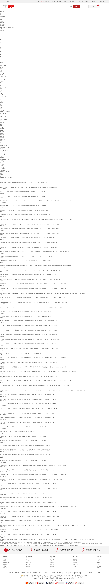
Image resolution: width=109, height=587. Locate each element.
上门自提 (28, 559)
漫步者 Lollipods (4, 150)
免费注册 (47, 1)
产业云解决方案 (72, 545)
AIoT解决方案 (65, 545)
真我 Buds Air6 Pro (4, 141)
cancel (1, 114)
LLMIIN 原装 (3, 76)
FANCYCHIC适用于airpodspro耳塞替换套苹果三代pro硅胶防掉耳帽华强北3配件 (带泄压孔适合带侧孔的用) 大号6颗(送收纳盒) (28, 320)
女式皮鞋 (17, 545)
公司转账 (52, 566)
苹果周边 (5, 27)
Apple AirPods (3, 154)
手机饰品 (2, 133)
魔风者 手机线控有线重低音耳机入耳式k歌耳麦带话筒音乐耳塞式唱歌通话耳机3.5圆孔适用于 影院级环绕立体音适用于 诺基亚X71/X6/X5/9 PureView (33, 302)
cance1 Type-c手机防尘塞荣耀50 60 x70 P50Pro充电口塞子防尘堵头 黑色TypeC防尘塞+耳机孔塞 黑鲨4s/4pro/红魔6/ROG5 (28, 394)
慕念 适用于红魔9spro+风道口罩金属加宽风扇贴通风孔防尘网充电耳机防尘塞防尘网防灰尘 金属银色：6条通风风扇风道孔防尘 (28, 274)
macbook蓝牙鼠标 (23, 539)
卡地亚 (52, 545)
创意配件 (2, 131)
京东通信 (99, 566)
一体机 (1, 18)
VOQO (1, 108)
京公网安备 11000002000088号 (30, 575)
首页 (1, 27)
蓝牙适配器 (2, 168)
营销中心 (41, 573)
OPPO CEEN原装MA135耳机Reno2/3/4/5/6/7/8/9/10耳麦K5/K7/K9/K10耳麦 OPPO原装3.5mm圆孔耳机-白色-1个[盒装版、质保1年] (30, 270)
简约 (1, 176)
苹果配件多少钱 (31, 539)
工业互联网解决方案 (36, 545)
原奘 (1, 71)
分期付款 (52, 562)
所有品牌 (2, 30)
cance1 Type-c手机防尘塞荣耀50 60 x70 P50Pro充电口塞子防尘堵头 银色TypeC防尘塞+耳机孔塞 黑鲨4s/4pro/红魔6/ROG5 (28, 399)
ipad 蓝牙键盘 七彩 (4, 539)
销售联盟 (59, 573)
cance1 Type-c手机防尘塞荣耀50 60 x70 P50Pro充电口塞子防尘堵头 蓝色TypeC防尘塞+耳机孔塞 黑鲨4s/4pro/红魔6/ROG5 (28, 427)
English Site (90, 573)
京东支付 (56, 580)
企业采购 (72, 1)
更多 (1, 125)
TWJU (1, 98)
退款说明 (75, 562)
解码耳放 (2, 161)
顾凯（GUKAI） (3, 119)
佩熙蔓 (1, 102)
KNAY (1, 107)
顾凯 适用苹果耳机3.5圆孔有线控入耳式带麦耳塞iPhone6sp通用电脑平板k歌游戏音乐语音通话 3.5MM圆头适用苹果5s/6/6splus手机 (30, 362)
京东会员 (66, 1)
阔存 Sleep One (3, 145)
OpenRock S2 (3, 144)
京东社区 (65, 573)
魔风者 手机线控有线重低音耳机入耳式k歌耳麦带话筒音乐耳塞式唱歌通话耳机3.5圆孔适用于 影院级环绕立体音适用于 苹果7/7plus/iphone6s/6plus (33, 297)
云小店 (18, 543)
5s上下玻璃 (45, 539)
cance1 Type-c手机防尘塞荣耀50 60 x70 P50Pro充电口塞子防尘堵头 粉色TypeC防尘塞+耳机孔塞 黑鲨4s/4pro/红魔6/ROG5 (28, 403)
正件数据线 (39, 539)
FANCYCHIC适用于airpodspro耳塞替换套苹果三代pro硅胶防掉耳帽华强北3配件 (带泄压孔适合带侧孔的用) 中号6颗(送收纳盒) (28, 325)
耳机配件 (2, 128)
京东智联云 (6, 545)
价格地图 (53, 543)
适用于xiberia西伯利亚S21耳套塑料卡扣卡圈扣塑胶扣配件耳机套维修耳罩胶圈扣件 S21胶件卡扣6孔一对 (24, 182)
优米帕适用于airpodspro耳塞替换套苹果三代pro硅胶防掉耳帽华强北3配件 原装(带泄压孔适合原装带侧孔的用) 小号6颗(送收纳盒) (29, 233)
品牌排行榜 (2, 15)
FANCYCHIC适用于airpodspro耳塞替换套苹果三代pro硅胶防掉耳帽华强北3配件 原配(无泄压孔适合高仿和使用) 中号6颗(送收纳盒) (30, 330)
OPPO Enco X (3, 153)
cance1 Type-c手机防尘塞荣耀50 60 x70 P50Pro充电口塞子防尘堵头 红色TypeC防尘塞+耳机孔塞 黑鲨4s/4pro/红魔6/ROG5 (28, 422)
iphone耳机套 (52, 539)
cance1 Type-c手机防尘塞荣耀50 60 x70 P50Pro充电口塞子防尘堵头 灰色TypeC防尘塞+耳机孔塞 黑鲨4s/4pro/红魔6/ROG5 (28, 417)
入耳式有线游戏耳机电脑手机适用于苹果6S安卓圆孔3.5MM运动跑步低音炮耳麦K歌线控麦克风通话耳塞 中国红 (25, 454)
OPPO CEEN (3, 79)
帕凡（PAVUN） (3, 87)
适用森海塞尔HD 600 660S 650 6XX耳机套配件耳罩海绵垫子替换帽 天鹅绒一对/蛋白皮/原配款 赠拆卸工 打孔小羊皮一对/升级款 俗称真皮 (31, 279)
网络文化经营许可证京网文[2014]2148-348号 (60, 577)
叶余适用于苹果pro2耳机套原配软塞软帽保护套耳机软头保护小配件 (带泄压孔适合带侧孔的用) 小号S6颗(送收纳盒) (26, 256)
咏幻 (1, 82)
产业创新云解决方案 (81, 543)
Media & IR (97, 573)
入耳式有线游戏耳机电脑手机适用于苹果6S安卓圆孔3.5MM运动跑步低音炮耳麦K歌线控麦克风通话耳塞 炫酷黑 (25, 445)
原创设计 (2, 174)
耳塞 (1, 162)
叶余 (1, 70)
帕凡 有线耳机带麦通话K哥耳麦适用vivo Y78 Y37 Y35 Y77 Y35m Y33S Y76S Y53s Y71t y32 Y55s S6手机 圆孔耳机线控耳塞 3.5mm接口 (31, 307)
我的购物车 (94, 6)
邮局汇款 (52, 564)
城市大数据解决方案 (42, 543)
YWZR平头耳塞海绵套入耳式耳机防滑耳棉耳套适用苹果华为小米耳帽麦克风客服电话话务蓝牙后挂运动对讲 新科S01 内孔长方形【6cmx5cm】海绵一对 (34, 251)
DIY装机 (98, 561)
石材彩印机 (84, 539)
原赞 (1, 105)
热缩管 (77, 545)
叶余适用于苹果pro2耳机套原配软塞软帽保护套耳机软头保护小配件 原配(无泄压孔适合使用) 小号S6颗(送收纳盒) (25, 261)
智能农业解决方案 (99, 543)
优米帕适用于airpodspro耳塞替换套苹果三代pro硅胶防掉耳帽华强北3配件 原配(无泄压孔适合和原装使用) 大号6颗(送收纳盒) (28, 237)
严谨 (1, 101)
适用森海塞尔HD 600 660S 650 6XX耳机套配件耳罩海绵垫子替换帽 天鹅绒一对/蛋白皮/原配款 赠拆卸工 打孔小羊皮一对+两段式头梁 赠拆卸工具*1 (33, 288)
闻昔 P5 (2, 148)
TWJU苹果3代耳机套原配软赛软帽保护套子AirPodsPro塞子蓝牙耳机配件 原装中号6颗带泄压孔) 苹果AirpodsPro (25, 316)
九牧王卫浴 (23, 543)
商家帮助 (35, 573)
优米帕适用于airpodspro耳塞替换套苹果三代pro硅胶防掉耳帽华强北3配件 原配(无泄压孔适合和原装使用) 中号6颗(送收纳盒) (28, 242)
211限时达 (28, 561)
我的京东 (59, 1)
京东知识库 (2, 13)
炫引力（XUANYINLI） (5, 111)
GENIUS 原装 (3, 96)
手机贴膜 (2, 134)
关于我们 (11, 573)
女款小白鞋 (12, 545)
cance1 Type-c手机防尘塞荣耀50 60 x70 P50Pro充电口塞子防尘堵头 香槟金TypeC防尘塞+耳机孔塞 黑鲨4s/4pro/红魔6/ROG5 (28, 408)
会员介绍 (5, 561)
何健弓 (1, 74)
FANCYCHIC (3, 73)
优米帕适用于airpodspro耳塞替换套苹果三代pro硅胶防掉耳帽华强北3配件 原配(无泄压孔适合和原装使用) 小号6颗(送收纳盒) (28, 247)
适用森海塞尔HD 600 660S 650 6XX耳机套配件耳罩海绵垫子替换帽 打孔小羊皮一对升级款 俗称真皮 (23, 205)
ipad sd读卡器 (60, 539)
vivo (1, 64)
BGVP (1, 85)
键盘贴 (1, 21)
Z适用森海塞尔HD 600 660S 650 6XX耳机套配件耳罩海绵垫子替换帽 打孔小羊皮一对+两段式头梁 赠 (23, 440)
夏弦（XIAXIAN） (4, 113)
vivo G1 (1, 151)
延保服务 (99, 562)
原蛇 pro (2, 142)
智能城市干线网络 (90, 543)
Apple (1, 62)
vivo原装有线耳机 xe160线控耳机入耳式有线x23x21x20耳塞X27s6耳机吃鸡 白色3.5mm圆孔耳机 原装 (23, 436)
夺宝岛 (98, 559)
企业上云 (30, 545)
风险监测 (71, 573)
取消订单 (75, 566)
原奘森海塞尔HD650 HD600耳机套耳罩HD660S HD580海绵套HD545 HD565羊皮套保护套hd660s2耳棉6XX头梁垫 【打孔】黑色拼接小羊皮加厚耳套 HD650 (36, 219)
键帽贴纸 (2, 22)
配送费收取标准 (30, 564)
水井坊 (49, 543)
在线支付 (52, 561)
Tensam (2, 110)
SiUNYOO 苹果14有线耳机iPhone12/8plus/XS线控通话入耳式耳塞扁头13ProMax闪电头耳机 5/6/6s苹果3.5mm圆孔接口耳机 (28, 376)
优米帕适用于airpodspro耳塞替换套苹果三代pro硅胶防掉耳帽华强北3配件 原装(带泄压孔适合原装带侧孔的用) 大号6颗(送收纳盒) (29, 224)
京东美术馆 (2, 24)
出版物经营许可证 (44, 577)
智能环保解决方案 (23, 545)
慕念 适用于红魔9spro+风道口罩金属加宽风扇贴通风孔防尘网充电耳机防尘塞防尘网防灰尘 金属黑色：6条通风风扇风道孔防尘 (28, 187)
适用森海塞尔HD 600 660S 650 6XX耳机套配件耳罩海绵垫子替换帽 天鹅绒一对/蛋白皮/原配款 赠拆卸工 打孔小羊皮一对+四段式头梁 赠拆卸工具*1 (33, 284)
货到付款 (52, 559)
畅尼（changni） (4, 116)
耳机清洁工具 (3, 164)
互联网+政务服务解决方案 (32, 543)
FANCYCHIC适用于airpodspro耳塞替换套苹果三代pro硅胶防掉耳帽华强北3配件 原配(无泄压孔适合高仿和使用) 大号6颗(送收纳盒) (30, 339)
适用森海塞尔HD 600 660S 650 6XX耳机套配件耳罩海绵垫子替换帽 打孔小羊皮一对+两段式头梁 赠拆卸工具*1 (25, 210)
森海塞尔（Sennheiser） (5, 171)
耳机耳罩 (2, 167)
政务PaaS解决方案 (4, 543)
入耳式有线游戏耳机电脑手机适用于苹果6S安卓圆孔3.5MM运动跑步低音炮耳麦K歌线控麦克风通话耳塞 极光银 (25, 450)
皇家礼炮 (49, 545)
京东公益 (83, 573)
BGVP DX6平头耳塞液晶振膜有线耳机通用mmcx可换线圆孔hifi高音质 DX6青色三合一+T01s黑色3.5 (22, 196)
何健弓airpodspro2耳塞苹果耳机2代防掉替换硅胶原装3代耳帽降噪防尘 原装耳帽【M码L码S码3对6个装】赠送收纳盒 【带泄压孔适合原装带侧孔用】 (34, 357)
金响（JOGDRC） (4, 124)
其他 (1, 156)
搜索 (76, 6)
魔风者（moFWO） (4, 121)
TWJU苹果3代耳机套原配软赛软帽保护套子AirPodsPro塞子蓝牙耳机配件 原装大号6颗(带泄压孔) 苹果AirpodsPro (25, 311)
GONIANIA (2, 78)
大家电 (4, 566)
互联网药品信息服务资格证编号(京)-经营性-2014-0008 (61, 575)
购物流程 (5, 559)
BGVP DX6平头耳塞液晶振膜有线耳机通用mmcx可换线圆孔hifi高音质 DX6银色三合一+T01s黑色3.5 (22, 191)
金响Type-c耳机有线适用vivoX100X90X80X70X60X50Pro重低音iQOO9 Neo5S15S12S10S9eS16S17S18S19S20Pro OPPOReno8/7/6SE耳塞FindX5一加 (35, 380)
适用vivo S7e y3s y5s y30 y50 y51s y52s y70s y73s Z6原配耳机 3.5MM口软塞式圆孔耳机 (20, 353)
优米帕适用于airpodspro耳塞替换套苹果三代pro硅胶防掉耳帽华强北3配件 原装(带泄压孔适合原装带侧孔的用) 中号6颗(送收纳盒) (29, 228)
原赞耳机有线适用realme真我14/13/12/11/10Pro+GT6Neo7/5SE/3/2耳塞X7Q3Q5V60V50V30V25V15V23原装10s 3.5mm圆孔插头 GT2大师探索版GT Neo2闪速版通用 (38, 371)
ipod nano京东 (77, 539)
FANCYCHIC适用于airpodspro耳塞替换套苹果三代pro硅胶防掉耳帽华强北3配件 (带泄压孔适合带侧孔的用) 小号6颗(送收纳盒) (28, 334)
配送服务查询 (29, 562)
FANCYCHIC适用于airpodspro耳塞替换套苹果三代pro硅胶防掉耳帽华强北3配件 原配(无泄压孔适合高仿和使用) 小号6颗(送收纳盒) (30, 344)
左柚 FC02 (2, 139)
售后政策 (75, 559)
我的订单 (53, 1)
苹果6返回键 (91, 539)
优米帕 (1, 81)
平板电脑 (2, 545)
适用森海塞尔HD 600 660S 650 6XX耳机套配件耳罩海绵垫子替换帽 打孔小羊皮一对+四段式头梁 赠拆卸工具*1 (25, 214)
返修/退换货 (76, 564)
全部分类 (2, 11)
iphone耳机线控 (13, 539)
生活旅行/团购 (6, 562)
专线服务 (65, 543)
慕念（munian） (4, 122)
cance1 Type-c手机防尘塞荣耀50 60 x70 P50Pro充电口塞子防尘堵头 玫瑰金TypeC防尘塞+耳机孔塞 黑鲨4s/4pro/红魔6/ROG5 (28, 413)
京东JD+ (99, 567)
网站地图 (60, 545)
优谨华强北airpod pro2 (5, 147)
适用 (1, 88)
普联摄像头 (2, 16)
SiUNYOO (2, 118)
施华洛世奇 (73, 543)
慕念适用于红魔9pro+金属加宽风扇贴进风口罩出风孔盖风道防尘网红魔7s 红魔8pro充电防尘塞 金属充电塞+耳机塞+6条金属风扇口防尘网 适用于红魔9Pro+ (35, 265)
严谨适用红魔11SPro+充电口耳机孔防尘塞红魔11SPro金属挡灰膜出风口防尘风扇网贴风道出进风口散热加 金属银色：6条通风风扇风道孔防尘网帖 (33, 367)
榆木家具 (69, 543)
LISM (1, 90)
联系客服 (5, 567)
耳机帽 (1, 165)
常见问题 (5, 564)
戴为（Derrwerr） (4, 104)
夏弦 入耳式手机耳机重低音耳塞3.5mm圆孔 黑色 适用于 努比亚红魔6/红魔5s (17, 431)
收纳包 (1, 19)
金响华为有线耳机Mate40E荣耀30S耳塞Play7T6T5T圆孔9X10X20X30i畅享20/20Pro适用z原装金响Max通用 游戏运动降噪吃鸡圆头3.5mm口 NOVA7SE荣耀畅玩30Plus (38, 201)
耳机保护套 (2, 170)
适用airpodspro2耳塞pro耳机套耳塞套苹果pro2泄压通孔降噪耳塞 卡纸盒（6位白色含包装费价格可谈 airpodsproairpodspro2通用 (29, 348)
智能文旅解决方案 (13, 543)
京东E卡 (98, 564)
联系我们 (17, 573)
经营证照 (73, 578)
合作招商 (29, 573)
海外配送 (28, 566)
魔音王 (1, 67)
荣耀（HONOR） (4, 65)
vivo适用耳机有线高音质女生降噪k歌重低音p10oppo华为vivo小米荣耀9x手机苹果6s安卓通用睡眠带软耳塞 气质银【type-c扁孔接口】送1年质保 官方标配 (35, 385)
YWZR (1, 94)
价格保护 (75, 561)
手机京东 (79, 1)
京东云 (60, 580)
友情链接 (53, 573)
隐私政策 (77, 573)
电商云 (56, 545)
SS (0, 99)
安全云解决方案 (58, 543)
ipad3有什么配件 (69, 539)
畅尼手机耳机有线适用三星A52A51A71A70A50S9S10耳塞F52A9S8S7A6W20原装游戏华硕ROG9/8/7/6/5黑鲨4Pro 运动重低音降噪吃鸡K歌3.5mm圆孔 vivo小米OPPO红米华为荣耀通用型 (42, 390)
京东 (14, 6)
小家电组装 (44, 545)
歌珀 (1, 68)
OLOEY (1, 93)
